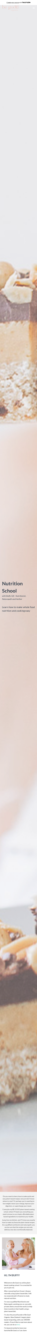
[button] (33, 8)
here (18, 1324)
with (14, 2)
